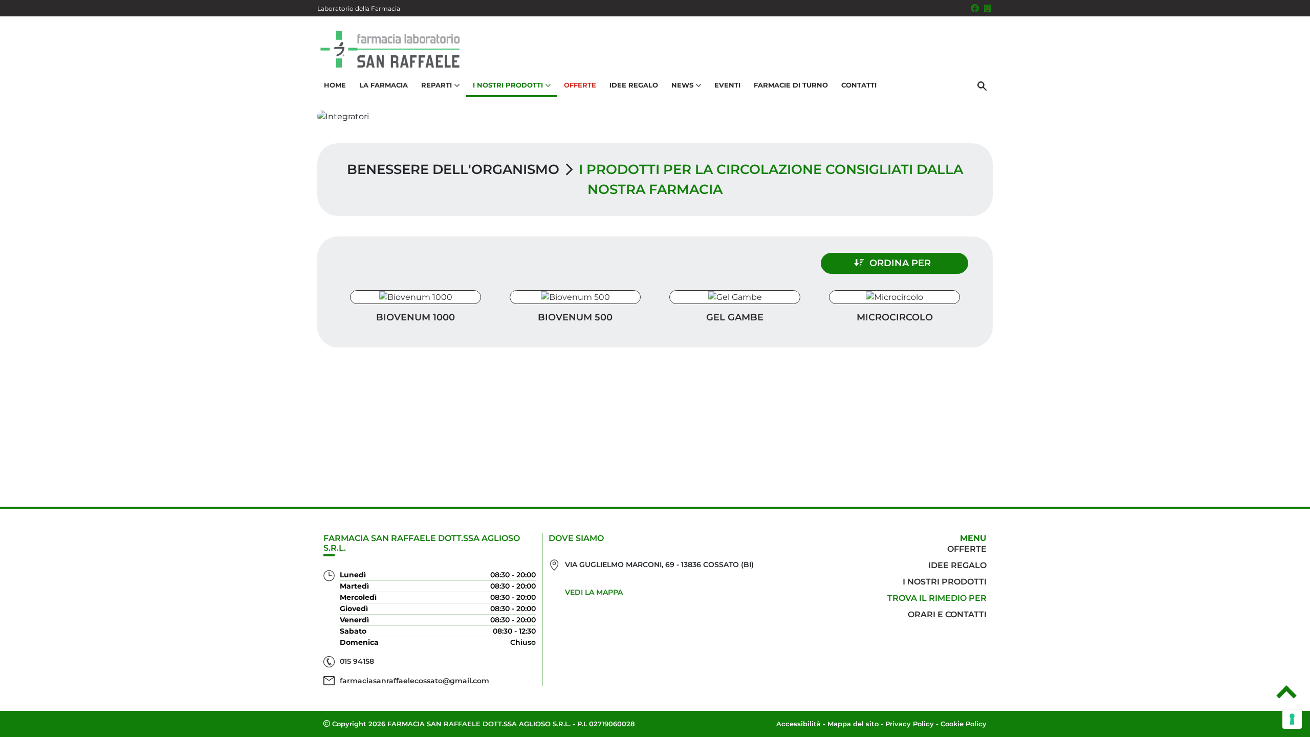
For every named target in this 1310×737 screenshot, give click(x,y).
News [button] (682, 85)
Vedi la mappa (594, 592)
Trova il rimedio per (937, 598)
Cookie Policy (964, 724)
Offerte (580, 85)
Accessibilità (798, 724)
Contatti (859, 85)
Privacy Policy (909, 724)
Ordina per (900, 263)
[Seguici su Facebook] (975, 8)
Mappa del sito (853, 724)
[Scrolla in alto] (1286, 695)
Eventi (727, 85)
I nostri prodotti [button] (508, 85)
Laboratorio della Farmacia (358, 8)
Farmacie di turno (791, 85)
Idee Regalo (633, 85)
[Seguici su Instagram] (987, 8)
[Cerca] (982, 85)
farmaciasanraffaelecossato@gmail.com (414, 680)
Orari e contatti (947, 614)
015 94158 (357, 661)
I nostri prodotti (945, 582)
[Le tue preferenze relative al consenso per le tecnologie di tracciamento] (1292, 719)
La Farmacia (383, 85)
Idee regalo (957, 565)
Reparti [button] (436, 85)
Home (335, 85)
